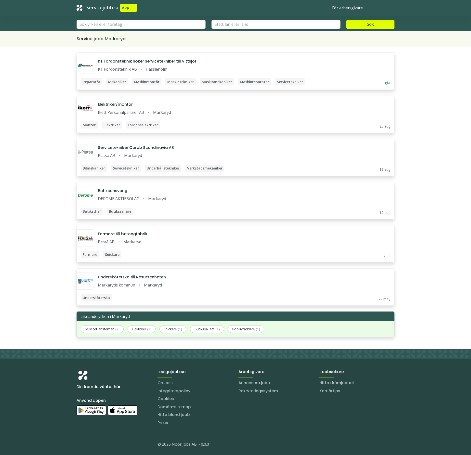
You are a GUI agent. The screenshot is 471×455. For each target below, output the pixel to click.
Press (162, 423)
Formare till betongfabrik (122, 234)
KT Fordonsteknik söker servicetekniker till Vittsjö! (147, 61)
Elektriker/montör (115, 104)
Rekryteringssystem (258, 391)
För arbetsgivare (347, 8)
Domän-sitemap (174, 407)
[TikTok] (110, 445)
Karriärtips (329, 391)
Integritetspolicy (173, 391)
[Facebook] (100, 445)
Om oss (165, 383)
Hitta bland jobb (173, 414)
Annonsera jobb (254, 383)
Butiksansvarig (112, 191)
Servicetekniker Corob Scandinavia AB (136, 147)
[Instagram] (80, 445)
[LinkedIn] (90, 445)
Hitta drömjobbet (336, 383)
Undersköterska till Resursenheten (132, 277)
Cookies (165, 399)
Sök (370, 24)
